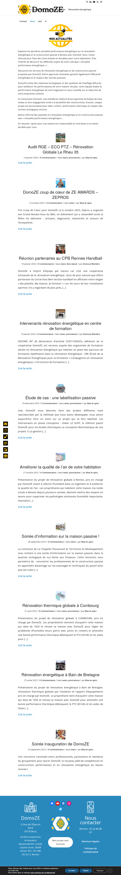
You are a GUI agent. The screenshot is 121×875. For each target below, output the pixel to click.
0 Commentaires (48, 157)
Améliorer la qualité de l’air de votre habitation (60, 467)
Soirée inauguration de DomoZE (60, 744)
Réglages (100, 870)
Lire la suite (25, 162)
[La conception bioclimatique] (60, 388)
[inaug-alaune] (60, 734)
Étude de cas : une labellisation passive (60, 397)
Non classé (72, 264)
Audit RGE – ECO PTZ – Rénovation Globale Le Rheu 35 (60, 149)
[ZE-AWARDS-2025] (60, 183)
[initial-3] (60, 596)
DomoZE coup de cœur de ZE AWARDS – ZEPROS (60, 194)
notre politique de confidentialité (42, 873)
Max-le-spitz (91, 157)
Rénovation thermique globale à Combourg (60, 605)
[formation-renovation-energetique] (60, 314)
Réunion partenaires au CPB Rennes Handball (60, 258)
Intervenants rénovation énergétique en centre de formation (60, 325)
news (65, 157)
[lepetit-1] (60, 457)
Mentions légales (90, 841)
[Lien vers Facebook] (87, 2)
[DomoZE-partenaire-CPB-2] (60, 249)
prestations (74, 157)
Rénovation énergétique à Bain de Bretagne (60, 674)
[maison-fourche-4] (60, 665)
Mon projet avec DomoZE (60, 842)
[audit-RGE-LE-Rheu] (60, 137)
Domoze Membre (91, 264)
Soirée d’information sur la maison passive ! (60, 536)
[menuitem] (23, 9)
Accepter (72, 870)
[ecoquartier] (60, 527)
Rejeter (86, 870)
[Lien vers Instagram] (101, 2)
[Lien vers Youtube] (94, 2)
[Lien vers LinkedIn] (90, 2)
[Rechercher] (45, 21)
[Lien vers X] (97, 2)
